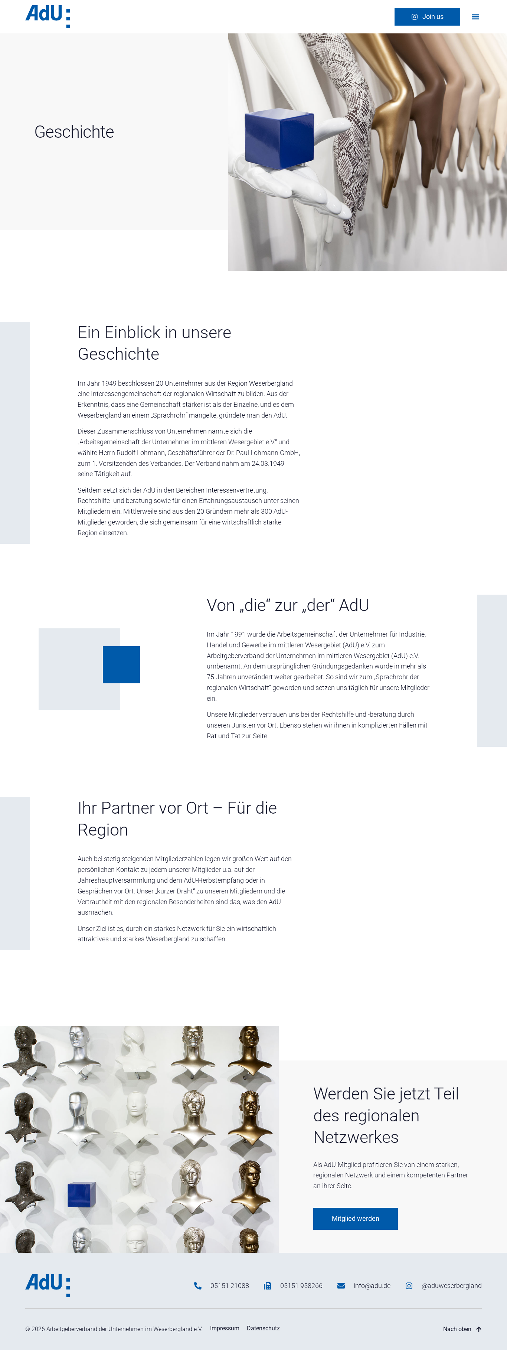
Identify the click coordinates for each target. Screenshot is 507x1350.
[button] (476, 16)
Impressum (224, 1328)
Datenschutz (263, 1328)
